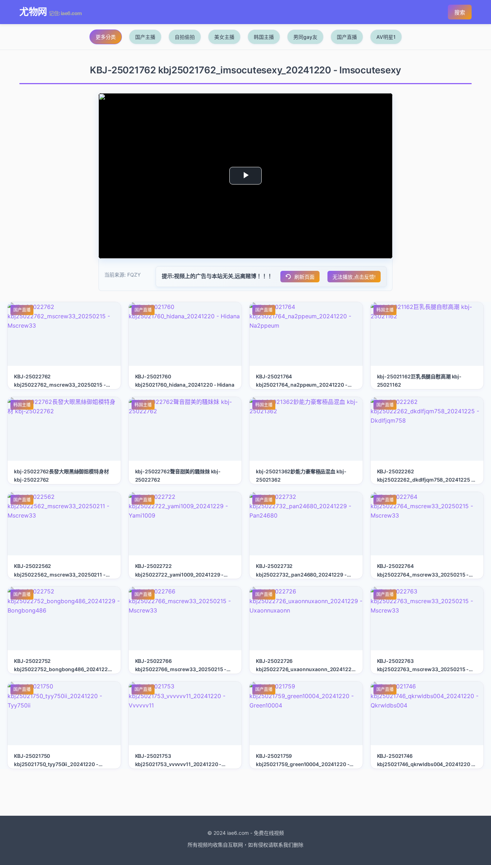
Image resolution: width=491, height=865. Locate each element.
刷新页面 (304, 277)
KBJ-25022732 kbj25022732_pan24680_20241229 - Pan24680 (301, 574)
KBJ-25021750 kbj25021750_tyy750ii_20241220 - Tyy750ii (56, 764)
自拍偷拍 (185, 37)
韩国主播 (264, 37)
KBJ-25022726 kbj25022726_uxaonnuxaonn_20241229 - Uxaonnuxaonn (305, 669)
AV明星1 (386, 37)
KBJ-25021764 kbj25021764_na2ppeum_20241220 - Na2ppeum (302, 384)
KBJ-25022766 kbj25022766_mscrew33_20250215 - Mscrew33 (181, 669)
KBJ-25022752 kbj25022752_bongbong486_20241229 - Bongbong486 (62, 669)
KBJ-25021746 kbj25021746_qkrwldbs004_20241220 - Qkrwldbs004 (425, 764)
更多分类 (106, 37)
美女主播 (224, 37)
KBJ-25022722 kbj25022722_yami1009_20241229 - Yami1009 (179, 574)
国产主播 (145, 37)
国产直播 (347, 37)
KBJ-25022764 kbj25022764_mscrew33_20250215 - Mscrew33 (423, 574)
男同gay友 (305, 37)
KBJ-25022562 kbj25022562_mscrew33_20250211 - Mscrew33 (60, 574)
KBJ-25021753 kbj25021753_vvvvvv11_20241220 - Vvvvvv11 (178, 764)
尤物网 (33, 11)
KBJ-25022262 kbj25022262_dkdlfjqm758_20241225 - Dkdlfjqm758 (425, 479)
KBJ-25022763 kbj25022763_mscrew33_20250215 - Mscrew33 (423, 669)
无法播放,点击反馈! (354, 277)
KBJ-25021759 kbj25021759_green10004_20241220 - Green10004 (302, 764)
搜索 (459, 12)
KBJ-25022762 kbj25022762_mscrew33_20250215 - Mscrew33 (60, 384)
